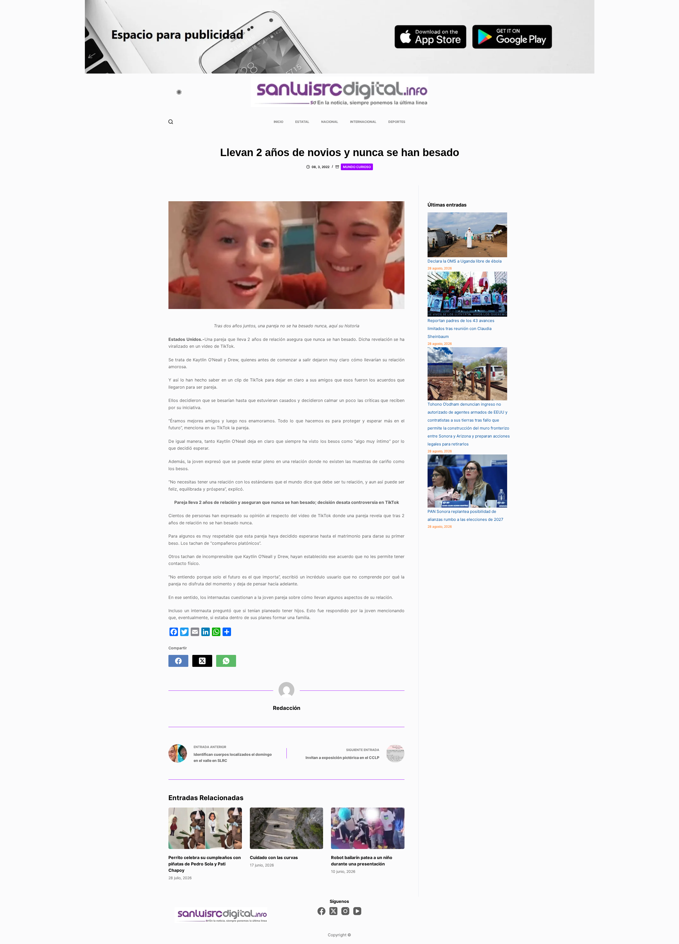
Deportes (396, 122)
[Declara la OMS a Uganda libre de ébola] (467, 234)
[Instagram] (345, 911)
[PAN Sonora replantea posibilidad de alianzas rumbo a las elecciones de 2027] (467, 481)
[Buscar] (170, 121)
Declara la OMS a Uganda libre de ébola (465, 261)
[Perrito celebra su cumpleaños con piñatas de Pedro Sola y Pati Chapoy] (205, 828)
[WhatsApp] (226, 661)
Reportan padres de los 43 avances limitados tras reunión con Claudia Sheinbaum (461, 328)
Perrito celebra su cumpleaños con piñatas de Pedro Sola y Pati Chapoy (204, 864)
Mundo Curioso (357, 167)
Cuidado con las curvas (274, 857)
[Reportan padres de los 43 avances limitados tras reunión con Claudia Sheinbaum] (467, 294)
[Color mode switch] (179, 92)
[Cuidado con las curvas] (286, 828)
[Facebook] (178, 661)
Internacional (363, 122)
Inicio (278, 122)
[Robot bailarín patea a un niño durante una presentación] (367, 828)
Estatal (302, 122)
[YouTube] (357, 911)
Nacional (329, 122)
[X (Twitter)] (202, 661)
